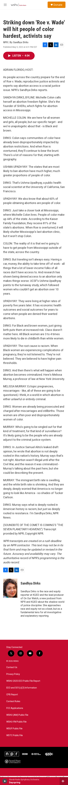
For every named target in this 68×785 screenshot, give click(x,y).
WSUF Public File (14, 728)
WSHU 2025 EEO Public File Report (23, 681)
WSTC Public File (14, 735)
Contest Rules (13, 701)
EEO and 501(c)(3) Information (21, 688)
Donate (57, 4)
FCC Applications (14, 708)
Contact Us (11, 667)
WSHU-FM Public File (16, 722)
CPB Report (12, 694)
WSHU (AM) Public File (17, 715)
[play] (5, 781)
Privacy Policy (13, 674)
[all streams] (64, 781)
